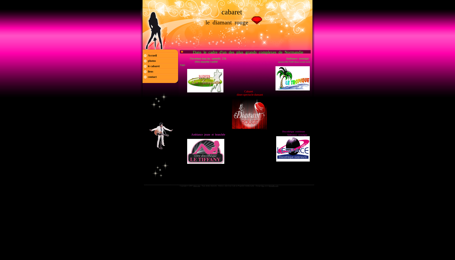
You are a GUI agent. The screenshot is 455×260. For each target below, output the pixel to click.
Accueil (152, 55)
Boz (262, 186)
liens (150, 71)
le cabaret (154, 66)
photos (152, 60)
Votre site (196, 186)
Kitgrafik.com (273, 186)
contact (152, 76)
